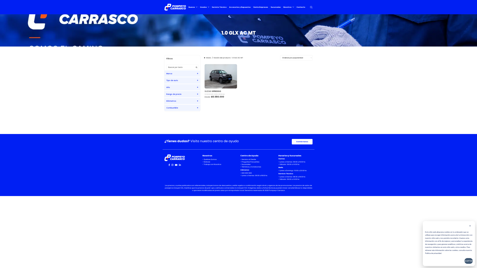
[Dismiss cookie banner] (470, 226)
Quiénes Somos (210, 159)
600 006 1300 (247, 173)
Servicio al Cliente (249, 159)
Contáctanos (302, 141)
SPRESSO (216, 91)
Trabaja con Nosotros (212, 164)
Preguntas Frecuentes (250, 162)
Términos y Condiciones (251, 167)
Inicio (208, 58)
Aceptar (469, 261)
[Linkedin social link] (180, 165)
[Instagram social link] (172, 165)
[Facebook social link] (169, 165)
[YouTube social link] (176, 165)
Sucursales (246, 164)
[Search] (311, 7)
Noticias (207, 162)
